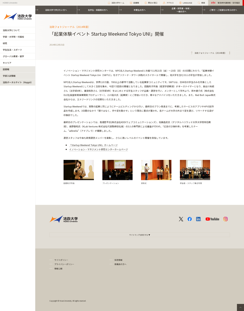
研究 (5, 43)
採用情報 (118, 260)
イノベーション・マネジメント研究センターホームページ (98, 149)
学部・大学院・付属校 (13, 36)
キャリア (7, 62)
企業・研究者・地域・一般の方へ (181, 10)
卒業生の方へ (140, 9)
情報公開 (58, 268)
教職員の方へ (120, 264)
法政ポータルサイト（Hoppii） (18, 82)
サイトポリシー (61, 260)
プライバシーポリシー (64, 264)
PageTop (240, 307)
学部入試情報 (9, 75)
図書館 (6, 69)
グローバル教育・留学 (13, 56)
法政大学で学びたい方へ (56, 9)
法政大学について (11, 30)
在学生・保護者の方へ (98, 9)
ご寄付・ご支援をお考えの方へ (223, 9)
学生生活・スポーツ (12, 49)
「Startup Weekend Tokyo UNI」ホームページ (93, 145)
